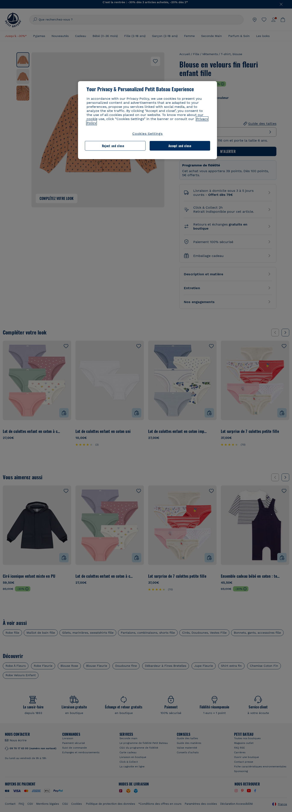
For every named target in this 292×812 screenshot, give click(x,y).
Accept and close (179, 146)
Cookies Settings (147, 134)
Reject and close (113, 146)
